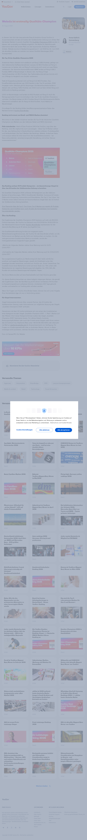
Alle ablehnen (44, 430)
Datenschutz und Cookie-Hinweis (61, 422)
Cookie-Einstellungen (24, 430)
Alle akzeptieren (63, 430)
